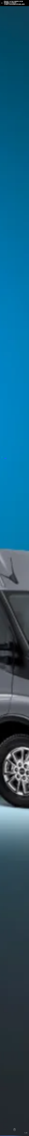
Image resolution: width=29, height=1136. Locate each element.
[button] (1, 571)
